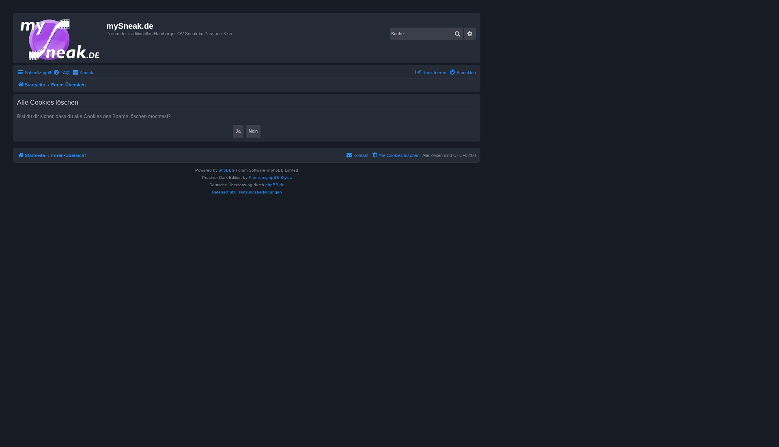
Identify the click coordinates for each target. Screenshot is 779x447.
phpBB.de (274, 185)
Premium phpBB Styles (270, 177)
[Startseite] (60, 38)
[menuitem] (61, 72)
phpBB (225, 170)
